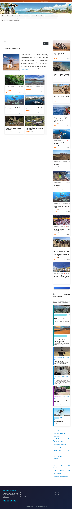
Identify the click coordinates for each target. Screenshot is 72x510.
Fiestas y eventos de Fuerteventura (49, 17)
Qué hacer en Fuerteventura (8, 17)
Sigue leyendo (25, 69)
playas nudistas (68, 461)
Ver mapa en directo (44, 1)
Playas (21, 492)
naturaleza (56, 458)
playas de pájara (56, 461)
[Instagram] (8, 501)
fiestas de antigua (56, 436)
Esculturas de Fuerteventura (37, 15)
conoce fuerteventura (60, 431)
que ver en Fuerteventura (61, 466)
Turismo (55, 478)
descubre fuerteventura (60, 433)
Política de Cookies (57, 494)
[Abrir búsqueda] (70, 5)
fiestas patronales (60, 448)
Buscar (4, 41)
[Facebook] (4, 501)
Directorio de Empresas (24, 496)
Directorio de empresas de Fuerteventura (10, 20)
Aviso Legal (56, 496)
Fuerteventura (57, 450)
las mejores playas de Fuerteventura (61, 455)
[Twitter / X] (11, 501)
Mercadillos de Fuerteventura (33, 17)
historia (69, 450)
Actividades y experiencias (51, 15)
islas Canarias (56, 451)
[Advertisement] (36, 30)
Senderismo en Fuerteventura (61, 476)
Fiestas (21, 494)
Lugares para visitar (24, 498)
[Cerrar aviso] (70, 1)
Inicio (3, 15)
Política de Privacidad (58, 492)
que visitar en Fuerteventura (61, 472)
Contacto (55, 498)
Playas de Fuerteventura (24, 15)
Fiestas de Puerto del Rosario (60, 444)
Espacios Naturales (20, 17)
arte (69, 429)
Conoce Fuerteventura (11, 15)
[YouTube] (14, 501)
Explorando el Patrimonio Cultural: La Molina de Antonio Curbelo (20, 52)
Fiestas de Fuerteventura (61, 439)
